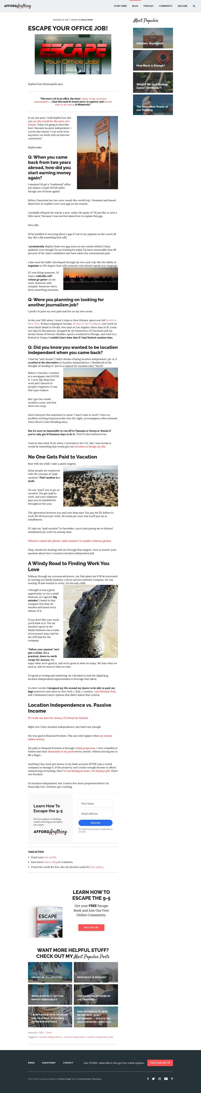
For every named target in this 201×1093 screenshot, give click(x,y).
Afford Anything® (17, 6)
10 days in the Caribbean (87, 323)
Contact (68, 1063)
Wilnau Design (65, 1079)
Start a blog (51, 862)
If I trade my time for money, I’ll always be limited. (58, 717)
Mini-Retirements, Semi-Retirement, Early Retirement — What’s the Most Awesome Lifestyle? (94, 1016)
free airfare (96, 867)
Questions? (49, 1063)
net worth (50, 857)
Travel (48, 1032)
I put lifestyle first (105, 691)
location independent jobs (100, 1037)
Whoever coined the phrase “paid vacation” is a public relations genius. (69, 540)
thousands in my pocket (62, 751)
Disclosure (96, 1079)
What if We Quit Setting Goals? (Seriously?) (47, 998)
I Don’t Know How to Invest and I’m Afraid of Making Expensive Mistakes (50, 1018)
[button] (51, 832)
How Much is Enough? (92, 977)
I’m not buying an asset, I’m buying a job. (87, 770)
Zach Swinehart (84, 1079)
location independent (74, 1037)
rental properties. (85, 748)
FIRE (41, 1032)
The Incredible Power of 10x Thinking (94, 998)
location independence (50, 1037)
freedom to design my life (90, 446)
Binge (31, 1063)
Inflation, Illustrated (46, 977)
